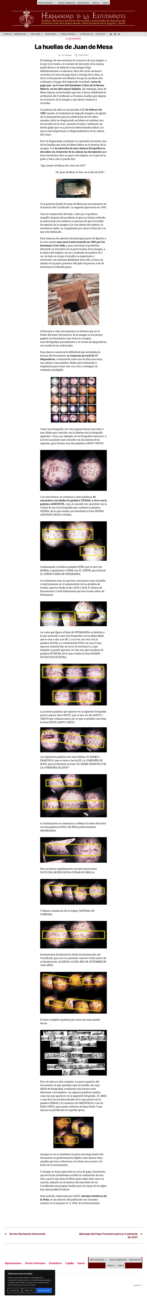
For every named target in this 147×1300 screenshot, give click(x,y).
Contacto (100, 34)
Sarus (105, 3)
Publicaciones (68, 34)
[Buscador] (146, 34)
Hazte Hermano (66, 3)
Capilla (95, 3)
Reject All (29, 1290)
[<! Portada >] (1, 34)
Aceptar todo (44, 1290)
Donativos (83, 3)
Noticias (7, 34)
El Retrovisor (73, 39)
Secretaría (50, 34)
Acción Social (86, 34)
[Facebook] (107, 34)
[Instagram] (119, 34)
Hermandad (20, 34)
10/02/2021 (83, 55)
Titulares (35, 34)
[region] (30, 1282)
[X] (111, 34)
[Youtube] (115, 34)
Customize (14, 1290)
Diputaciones (45, 3)
